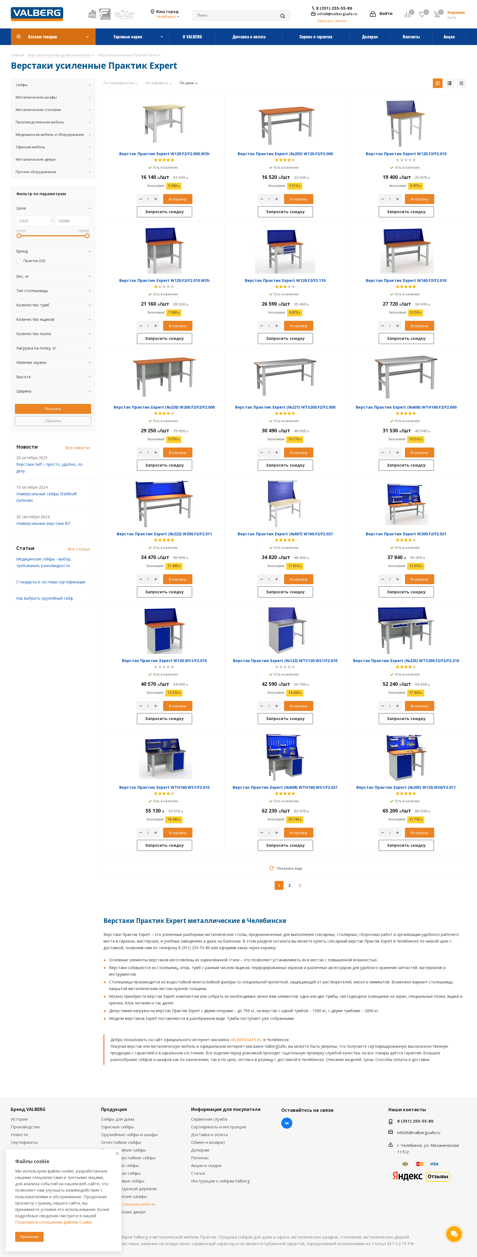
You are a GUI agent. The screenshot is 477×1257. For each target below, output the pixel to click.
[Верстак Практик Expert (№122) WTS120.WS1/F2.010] (285, 630)
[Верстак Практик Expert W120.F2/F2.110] (285, 250)
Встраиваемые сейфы (122, 1181)
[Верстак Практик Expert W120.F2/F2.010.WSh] (164, 250)
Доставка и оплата (209, 1134)
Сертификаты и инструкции (218, 1126)
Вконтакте (286, 1123)
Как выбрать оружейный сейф (44, 598)
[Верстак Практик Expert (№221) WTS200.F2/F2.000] (285, 377)
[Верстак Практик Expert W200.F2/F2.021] (406, 503)
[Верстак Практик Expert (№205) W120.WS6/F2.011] (406, 757)
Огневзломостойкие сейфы (128, 1157)
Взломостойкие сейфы (123, 1150)
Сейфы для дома (117, 1119)
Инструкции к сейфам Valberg (220, 1181)
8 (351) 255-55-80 (334, 8)
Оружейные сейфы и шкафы (129, 1134)
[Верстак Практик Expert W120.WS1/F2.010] (164, 630)
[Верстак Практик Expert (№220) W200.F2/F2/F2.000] (164, 377)
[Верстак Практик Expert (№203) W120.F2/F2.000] (285, 123)
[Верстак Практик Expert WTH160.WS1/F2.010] (164, 757)
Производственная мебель (128, 1204)
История (19, 1119)
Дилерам (200, 1150)
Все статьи (79, 549)
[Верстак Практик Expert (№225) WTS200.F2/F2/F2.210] (406, 630)
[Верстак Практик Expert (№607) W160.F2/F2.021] (285, 503)
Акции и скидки (206, 1165)
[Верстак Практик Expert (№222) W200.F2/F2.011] (164, 503)
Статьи (198, 1173)
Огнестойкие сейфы (121, 1142)
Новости (19, 1134)
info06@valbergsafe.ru (337, 13)
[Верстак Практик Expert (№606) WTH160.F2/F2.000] (406, 377)
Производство (25, 1126)
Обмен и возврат (208, 1142)
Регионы (199, 1157)
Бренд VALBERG (28, 1109)
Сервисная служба (209, 1119)
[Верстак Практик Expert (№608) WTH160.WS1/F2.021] (285, 757)
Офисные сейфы (117, 1126)
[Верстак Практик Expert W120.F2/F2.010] (406, 123)
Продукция (114, 1109)
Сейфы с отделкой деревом (129, 1188)
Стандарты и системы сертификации (50, 581)
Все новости (77, 447)
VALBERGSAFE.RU (246, 1039)
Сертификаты (24, 1142)
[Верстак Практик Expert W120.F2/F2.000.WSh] (164, 123)
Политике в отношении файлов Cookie (53, 1222)
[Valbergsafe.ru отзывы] (422, 1176)
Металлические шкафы (124, 1196)
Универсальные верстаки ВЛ (43, 523)
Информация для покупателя (226, 1109)
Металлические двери (123, 1211)
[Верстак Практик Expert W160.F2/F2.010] (406, 250)
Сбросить (53, 420)
